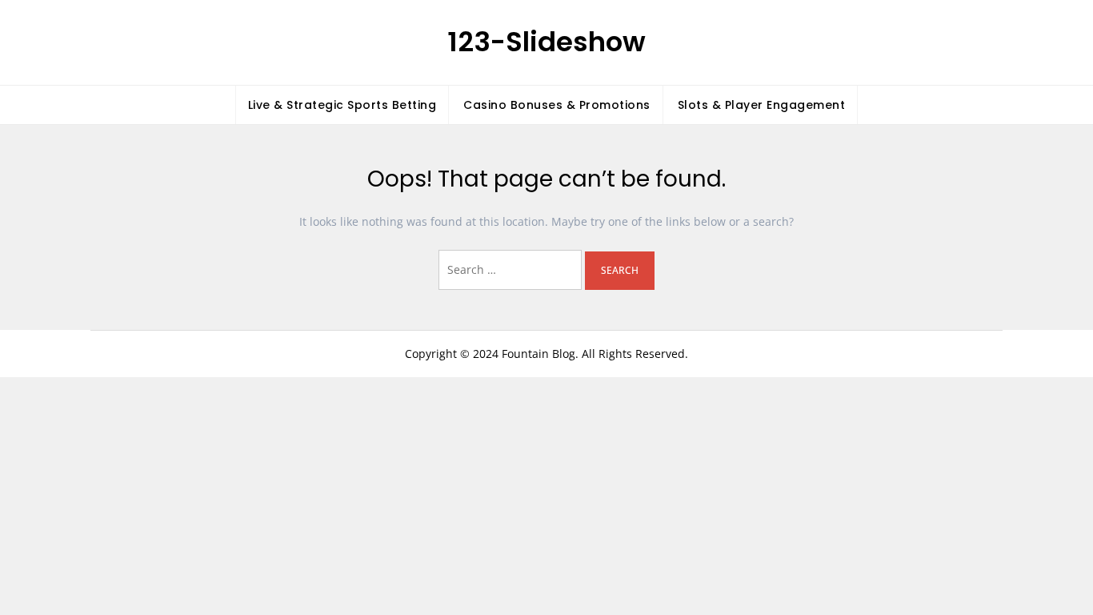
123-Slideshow (546, 41)
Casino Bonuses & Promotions (557, 105)
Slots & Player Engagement (762, 105)
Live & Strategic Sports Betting (342, 105)
